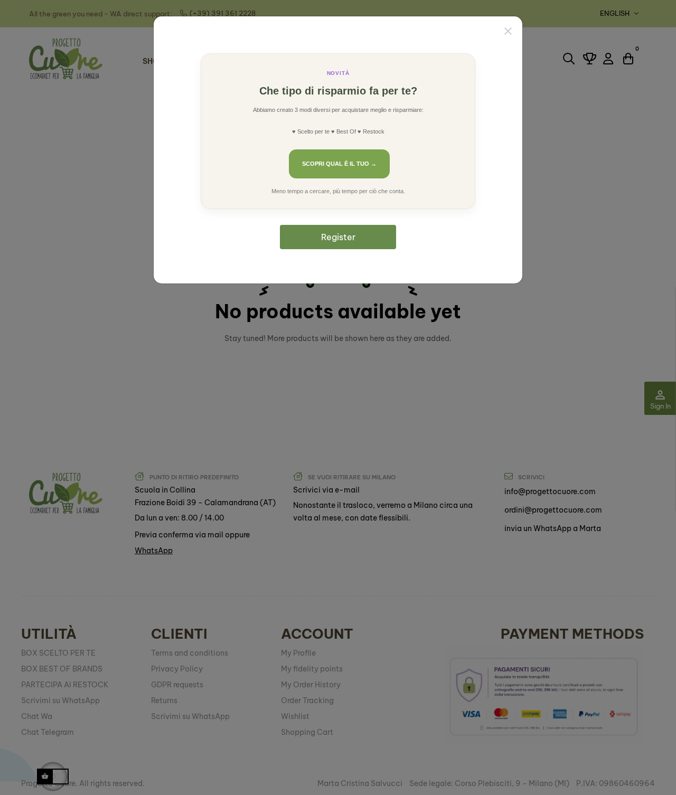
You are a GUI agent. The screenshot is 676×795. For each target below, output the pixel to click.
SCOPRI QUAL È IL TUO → (339, 163)
